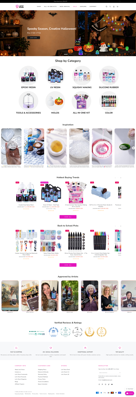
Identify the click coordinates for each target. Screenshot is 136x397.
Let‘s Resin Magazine (21, 379)
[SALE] (110, 6)
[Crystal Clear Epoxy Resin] (26, 192)
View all (68, 217)
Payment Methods (43, 377)
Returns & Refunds (43, 372)
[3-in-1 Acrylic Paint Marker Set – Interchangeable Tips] (100, 240)
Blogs (16, 381)
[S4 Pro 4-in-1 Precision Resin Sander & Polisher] (100, 192)
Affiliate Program (19, 384)
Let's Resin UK (65, 374)
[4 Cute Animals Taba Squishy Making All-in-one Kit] (76, 192)
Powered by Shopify (19, 393)
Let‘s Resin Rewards (20, 377)
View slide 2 (70, 53)
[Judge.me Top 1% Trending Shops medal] (101, 331)
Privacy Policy (42, 379)
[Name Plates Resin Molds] (51, 240)
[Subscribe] (120, 372)
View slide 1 (66, 53)
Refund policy (28, 393)
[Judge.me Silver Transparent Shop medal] (77, 331)
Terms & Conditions (43, 381)
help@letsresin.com (107, 380)
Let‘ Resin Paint (65, 369)
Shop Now (33, 37)
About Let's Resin (20, 369)
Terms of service (43, 393)
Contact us (18, 372)
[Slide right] (120, 1)
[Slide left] (16, 1)
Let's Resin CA (65, 372)
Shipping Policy (42, 369)
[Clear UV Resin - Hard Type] (51, 192)
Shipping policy (51, 393)
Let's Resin (20, 391)
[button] (106, 6)
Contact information (60, 393)
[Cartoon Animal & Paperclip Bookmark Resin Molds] (26, 240)
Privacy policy (35, 393)
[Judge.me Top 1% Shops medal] (89, 331)
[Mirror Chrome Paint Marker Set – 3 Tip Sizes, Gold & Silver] (76, 240)
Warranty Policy (42, 374)
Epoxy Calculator (42, 384)
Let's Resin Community (21, 374)
